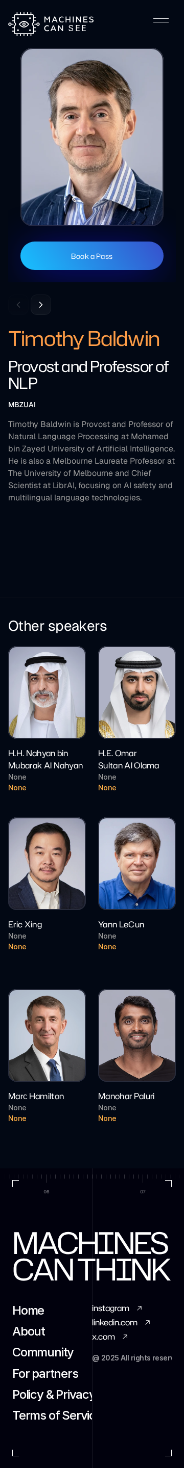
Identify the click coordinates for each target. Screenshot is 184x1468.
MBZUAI (22, 404)
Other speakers (57, 626)
